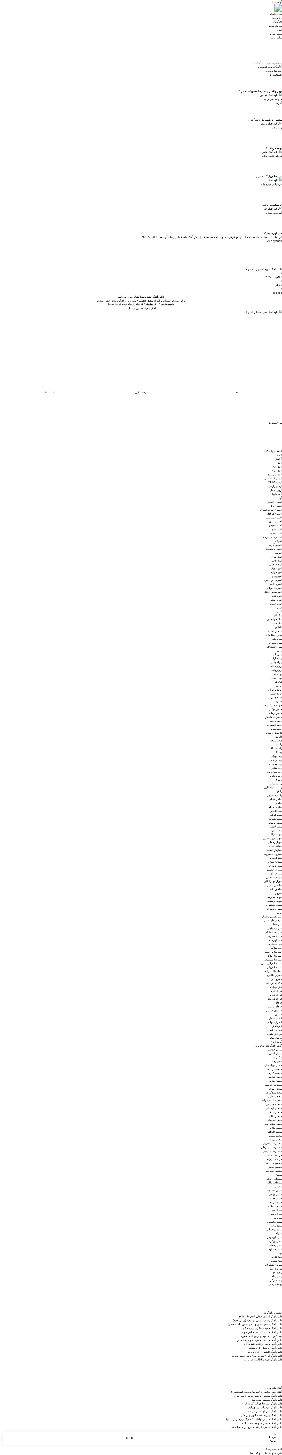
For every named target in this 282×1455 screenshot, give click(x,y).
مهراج (279, 1233)
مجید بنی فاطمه (273, 1084)
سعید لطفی (275, 826)
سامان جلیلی (275, 807)
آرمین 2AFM (275, 482)
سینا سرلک (276, 873)
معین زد (277, 1186)
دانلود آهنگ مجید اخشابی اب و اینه (264, 269)
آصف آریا (277, 494)
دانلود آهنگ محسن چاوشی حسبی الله (262, 1423)
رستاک (278, 752)
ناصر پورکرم (275, 1241)
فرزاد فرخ (276, 991)
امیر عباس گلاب (273, 580)
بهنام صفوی (275, 642)
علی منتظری (275, 944)
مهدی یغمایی (275, 1206)
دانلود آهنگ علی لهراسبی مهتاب (265, 1411)
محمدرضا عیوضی (272, 1151)
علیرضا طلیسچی (273, 959)
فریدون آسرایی (274, 1010)
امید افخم (277, 560)
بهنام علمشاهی (274, 646)
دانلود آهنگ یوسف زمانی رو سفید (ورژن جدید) (257, 1320)
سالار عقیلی (275, 799)
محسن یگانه (275, 1116)
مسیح (279, 1174)
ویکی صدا (255, 1453)
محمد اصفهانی (274, 1120)
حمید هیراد (276, 729)
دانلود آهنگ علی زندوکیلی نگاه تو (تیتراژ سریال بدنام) (254, 1419)
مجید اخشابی (140, 296)
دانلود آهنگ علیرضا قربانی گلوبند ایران (262, 1403)
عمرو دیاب (276, 979)
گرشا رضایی (275, 1038)
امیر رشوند (276, 576)
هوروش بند (276, 1268)
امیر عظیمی (275, 584)
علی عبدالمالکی (273, 932)
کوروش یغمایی (274, 1034)
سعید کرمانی (275, 822)
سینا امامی (276, 858)
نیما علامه (276, 1257)
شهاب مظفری (274, 905)
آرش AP (277, 466)
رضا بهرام (276, 756)
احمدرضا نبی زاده (272, 537)
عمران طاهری (274, 975)
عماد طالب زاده (273, 971)
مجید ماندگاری (274, 1092)
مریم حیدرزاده (274, 1159)
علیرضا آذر (276, 948)
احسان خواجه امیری (271, 509)
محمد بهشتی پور (273, 1124)
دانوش (278, 736)
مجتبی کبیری (275, 1073)
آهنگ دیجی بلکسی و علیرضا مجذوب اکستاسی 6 (256, 1392)
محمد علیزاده (275, 1131)
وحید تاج (277, 1272)
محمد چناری (275, 1128)
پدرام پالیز (276, 662)
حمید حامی (276, 721)
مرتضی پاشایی (274, 1155)
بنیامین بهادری (274, 631)
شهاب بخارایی (274, 897)
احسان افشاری (274, 502)
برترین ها (277, 18)
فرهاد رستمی (274, 1006)
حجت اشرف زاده (272, 705)
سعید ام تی (276, 815)
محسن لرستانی (273, 1108)
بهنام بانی (277, 639)
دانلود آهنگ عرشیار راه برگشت (265, 1348)
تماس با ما (276, 37)
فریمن (278, 1014)
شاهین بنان (276, 889)
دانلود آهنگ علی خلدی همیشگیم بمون (262, 1332)
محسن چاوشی (274, 1104)
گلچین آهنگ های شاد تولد (268, 1045)
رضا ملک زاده (274, 772)
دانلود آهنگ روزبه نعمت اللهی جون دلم (261, 1415)
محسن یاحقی (274, 1112)
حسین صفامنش (273, 717)
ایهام (279, 607)
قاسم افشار (275, 1018)
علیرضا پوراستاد (273, 951)
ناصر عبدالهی (275, 1249)
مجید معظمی (275, 1096)
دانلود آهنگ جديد (155, 296)
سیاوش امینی (274, 850)
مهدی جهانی (275, 1194)
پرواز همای (276, 666)
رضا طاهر (276, 768)
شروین (278, 893)
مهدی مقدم (276, 1198)
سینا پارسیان (275, 862)
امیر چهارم (276, 572)
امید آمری (276, 556)
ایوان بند (277, 611)
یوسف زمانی (275, 1284)
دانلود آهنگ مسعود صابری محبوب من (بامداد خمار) (255, 1324)
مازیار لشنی (275, 1053)
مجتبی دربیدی (274, 1069)
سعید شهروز (275, 818)
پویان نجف (276, 678)
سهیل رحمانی (274, 842)
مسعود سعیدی (274, 1163)
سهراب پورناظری (272, 838)
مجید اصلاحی (275, 1081)
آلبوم (279, 29)
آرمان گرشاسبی (273, 478)
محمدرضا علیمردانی (271, 1147)
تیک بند (278, 682)
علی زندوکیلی (274, 928)
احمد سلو (277, 529)
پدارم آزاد (277, 658)
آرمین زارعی (275, 486)
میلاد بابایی (276, 1225)
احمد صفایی (275, 533)
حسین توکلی (275, 709)
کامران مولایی (274, 1022)
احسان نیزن (275, 521)
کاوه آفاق (277, 1026)
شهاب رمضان (274, 901)
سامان (278, 803)
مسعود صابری (274, 1167)
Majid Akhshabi (146, 304)
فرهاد (279, 1002)
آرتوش (278, 459)
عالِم (279, 912)
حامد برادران (275, 689)
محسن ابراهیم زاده (272, 1100)
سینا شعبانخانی (274, 877)
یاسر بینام (277, 1276)
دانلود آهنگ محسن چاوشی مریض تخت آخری (258, 1395)
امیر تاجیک (276, 568)
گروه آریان (276, 1041)
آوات (279, 498)
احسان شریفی (274, 517)
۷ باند (279, 455)
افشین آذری (275, 545)
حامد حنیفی (275, 693)
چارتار (278, 685)
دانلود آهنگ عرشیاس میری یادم (265, 1407)
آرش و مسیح (275, 474)
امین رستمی (275, 599)
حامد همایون (275, 697)
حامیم (278, 701)
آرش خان (277, 470)
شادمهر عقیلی (274, 885)
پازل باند (277, 654)
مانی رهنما (276, 1061)
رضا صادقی (275, 764)
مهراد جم (277, 1210)
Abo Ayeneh (274, 241)
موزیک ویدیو (275, 26)
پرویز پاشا (276, 670)
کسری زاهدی (274, 1030)
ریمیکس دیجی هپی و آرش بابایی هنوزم (261, 1336)
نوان (279, 1253)
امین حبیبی (276, 603)
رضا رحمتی (276, 760)
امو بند (278, 552)
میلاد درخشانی (274, 1229)
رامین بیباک (276, 748)
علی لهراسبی (275, 940)
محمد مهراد (276, 1139)
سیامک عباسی (274, 846)
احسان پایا (276, 506)
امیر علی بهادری (273, 588)
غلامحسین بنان (274, 983)
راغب (279, 744)
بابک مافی (276, 623)
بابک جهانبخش (274, 619)
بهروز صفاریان (274, 635)
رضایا (279, 779)
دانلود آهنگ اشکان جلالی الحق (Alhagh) (260, 1316)
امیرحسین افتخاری (272, 592)
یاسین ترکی (275, 1280)
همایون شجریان (273, 1264)
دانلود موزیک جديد (175, 300)
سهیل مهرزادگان (273, 881)
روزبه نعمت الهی (273, 787)
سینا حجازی (275, 865)
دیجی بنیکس (275, 740)
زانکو (279, 791)
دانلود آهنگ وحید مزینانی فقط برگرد (263, 1344)
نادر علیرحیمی (274, 1237)
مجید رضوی (275, 1088)
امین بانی (277, 596)
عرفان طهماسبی (273, 920)
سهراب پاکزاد (274, 834)
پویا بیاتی (277, 674)
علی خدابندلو (275, 924)
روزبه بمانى (276, 783)
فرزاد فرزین (275, 995)
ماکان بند (277, 1057)
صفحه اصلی (275, 14)
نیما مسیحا (276, 1261)
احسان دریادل (274, 513)
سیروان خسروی (273, 854)
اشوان (278, 541)
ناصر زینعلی (275, 1245)
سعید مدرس (275, 830)
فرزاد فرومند (275, 998)
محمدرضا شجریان (272, 1143)
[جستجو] (219, 51)
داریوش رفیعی (274, 732)
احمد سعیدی (275, 525)
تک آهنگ (277, 22)
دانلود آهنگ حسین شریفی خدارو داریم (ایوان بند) (256, 1427)
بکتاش (278, 627)
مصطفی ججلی (274, 1178)
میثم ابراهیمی (274, 1221)
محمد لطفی (275, 1135)
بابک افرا (277, 615)
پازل (279, 650)
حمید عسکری (274, 725)
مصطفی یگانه (274, 1182)
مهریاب (278, 1217)
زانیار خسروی (274, 795)
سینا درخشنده (274, 869)
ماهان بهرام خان (273, 1065)
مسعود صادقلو (274, 1171)
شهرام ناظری (274, 908)
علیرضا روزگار (274, 955)
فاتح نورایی (276, 987)
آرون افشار (276, 490)
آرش (279, 463)
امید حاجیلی (275, 564)
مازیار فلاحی (275, 1049)
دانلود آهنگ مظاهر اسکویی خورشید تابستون (258, 1340)
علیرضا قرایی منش (271, 963)
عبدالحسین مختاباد (272, 916)
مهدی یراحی (275, 1202)
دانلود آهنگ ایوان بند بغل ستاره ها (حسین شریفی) (256, 1355)
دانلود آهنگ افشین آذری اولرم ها (265, 1351)
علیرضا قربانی (274, 967)
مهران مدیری (275, 1214)
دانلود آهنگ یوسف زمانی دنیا (267, 1399)
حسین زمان (275, 713)
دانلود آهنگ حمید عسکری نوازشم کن (262, 1328)
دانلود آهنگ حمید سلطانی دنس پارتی (262, 1359)
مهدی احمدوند (274, 1190)
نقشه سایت (275, 33)
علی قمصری (275, 936)
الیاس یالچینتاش (273, 549)
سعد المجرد (275, 811)
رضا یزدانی (276, 775)
